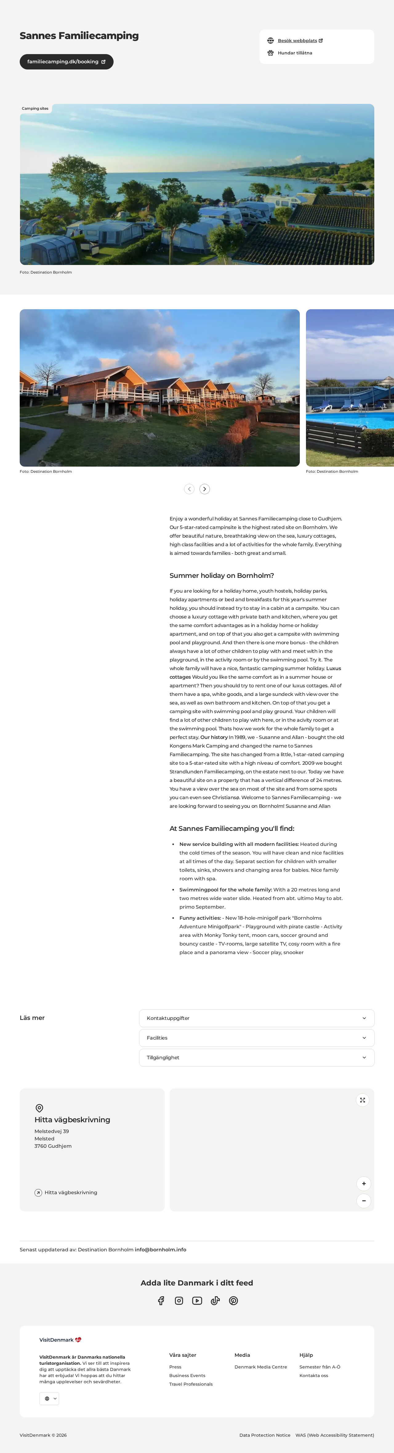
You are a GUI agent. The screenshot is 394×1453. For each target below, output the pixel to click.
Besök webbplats (297, 40)
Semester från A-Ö (320, 1367)
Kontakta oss (314, 1375)
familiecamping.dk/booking (62, 62)
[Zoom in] (363, 1183)
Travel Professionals (191, 1384)
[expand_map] (362, 1100)
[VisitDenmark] (60, 1340)
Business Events (187, 1375)
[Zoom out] (363, 1201)
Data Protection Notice (265, 1435)
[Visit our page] (179, 1300)
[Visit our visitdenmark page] (197, 1300)
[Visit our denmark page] (160, 1300)
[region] (272, 1149)
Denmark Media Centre (261, 1367)
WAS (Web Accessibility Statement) (335, 1435)
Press (175, 1367)
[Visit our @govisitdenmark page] (215, 1300)
